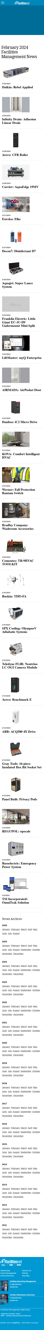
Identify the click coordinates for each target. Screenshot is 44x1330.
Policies (25, 1273)
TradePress (15, 1323)
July (10, 933)
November (7, 953)
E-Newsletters (16, 1284)
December (18, 953)
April (30, 929)
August (16, 933)
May (35, 929)
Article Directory (7, 1276)
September (26, 949)
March (24, 929)
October (36, 949)
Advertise (14, 1287)
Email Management (8, 1273)
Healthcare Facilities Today (10, 1314)
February (15, 929)
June (4, 933)
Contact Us (26, 1271)
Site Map (25, 1276)
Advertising (5, 1271)
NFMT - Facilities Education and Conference (16, 1316)
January (6, 929)
